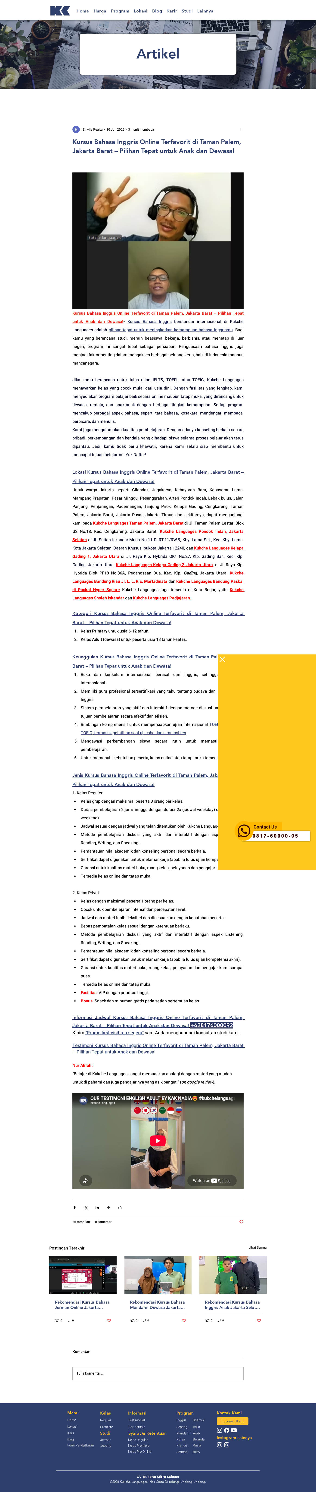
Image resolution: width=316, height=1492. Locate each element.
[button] (222, 659)
